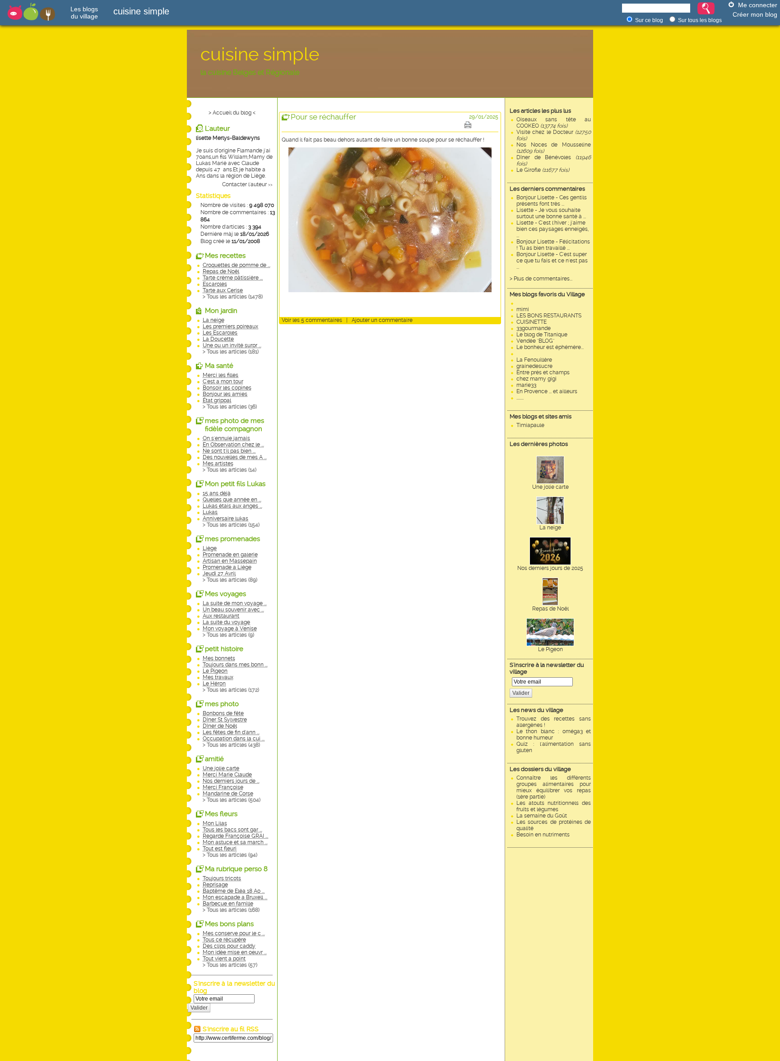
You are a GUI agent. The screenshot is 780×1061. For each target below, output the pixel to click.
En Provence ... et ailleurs (546, 391)
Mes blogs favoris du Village (547, 294)
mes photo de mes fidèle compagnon (234, 425)
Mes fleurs (221, 814)
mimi (522, 309)
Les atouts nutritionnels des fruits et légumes (553, 806)
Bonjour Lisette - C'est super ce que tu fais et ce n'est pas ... (552, 260)
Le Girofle (542, 170)
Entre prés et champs (543, 372)
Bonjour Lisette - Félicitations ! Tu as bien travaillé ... (553, 245)
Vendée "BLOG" (535, 341)
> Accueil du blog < (232, 113)
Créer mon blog (755, 14)
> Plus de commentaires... (541, 279)
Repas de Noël (550, 609)
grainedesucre (534, 366)
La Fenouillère (534, 360)
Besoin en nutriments (543, 834)
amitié (214, 759)
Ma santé (219, 366)
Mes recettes (225, 256)
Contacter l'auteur (244, 184)
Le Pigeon (550, 649)
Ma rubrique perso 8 (236, 869)
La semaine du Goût (541, 816)
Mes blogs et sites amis (540, 416)
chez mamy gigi (536, 379)
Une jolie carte (550, 487)
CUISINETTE (531, 322)
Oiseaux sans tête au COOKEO (553, 122)
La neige (550, 527)
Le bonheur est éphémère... (550, 347)
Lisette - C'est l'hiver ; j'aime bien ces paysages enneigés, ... (552, 229)
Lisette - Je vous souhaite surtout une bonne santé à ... (551, 213)
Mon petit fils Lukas (235, 484)
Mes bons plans (229, 924)
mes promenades (232, 539)
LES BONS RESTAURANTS (548, 315)
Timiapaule (530, 425)
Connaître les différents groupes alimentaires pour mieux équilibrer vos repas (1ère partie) (553, 787)
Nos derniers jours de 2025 (550, 568)
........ (520, 398)
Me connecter (757, 5)
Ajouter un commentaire (382, 320)
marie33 (526, 385)
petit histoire (224, 649)
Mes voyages (225, 594)
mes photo (222, 704)
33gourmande (533, 328)
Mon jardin (221, 311)
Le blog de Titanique (541, 334)
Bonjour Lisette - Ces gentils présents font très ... (551, 200)
